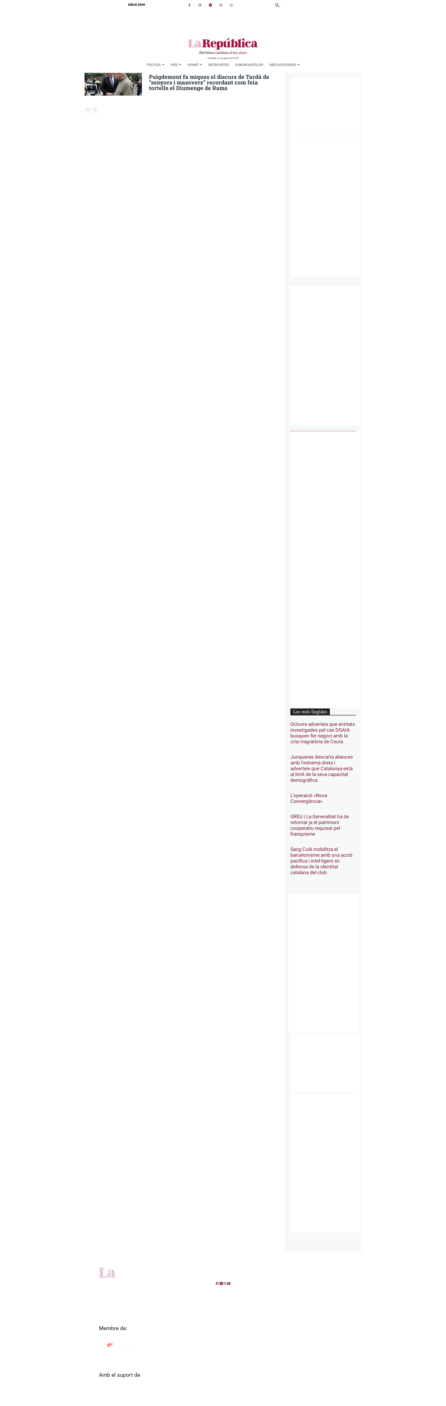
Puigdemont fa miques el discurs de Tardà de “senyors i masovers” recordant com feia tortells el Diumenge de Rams (209, 82)
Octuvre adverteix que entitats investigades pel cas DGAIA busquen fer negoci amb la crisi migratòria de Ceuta (322, 733)
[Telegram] (210, 5)
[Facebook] (189, 5)
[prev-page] (87, 110)
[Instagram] (200, 5)
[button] (277, 5)
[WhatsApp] (231, 5)
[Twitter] (221, 5)
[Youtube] (228, 1283)
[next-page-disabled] (95, 110)
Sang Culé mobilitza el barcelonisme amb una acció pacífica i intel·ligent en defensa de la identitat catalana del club (321, 861)
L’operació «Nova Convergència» (308, 798)
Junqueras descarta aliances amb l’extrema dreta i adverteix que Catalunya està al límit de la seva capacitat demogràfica (321, 768)
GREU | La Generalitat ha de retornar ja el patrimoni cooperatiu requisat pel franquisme (319, 825)
